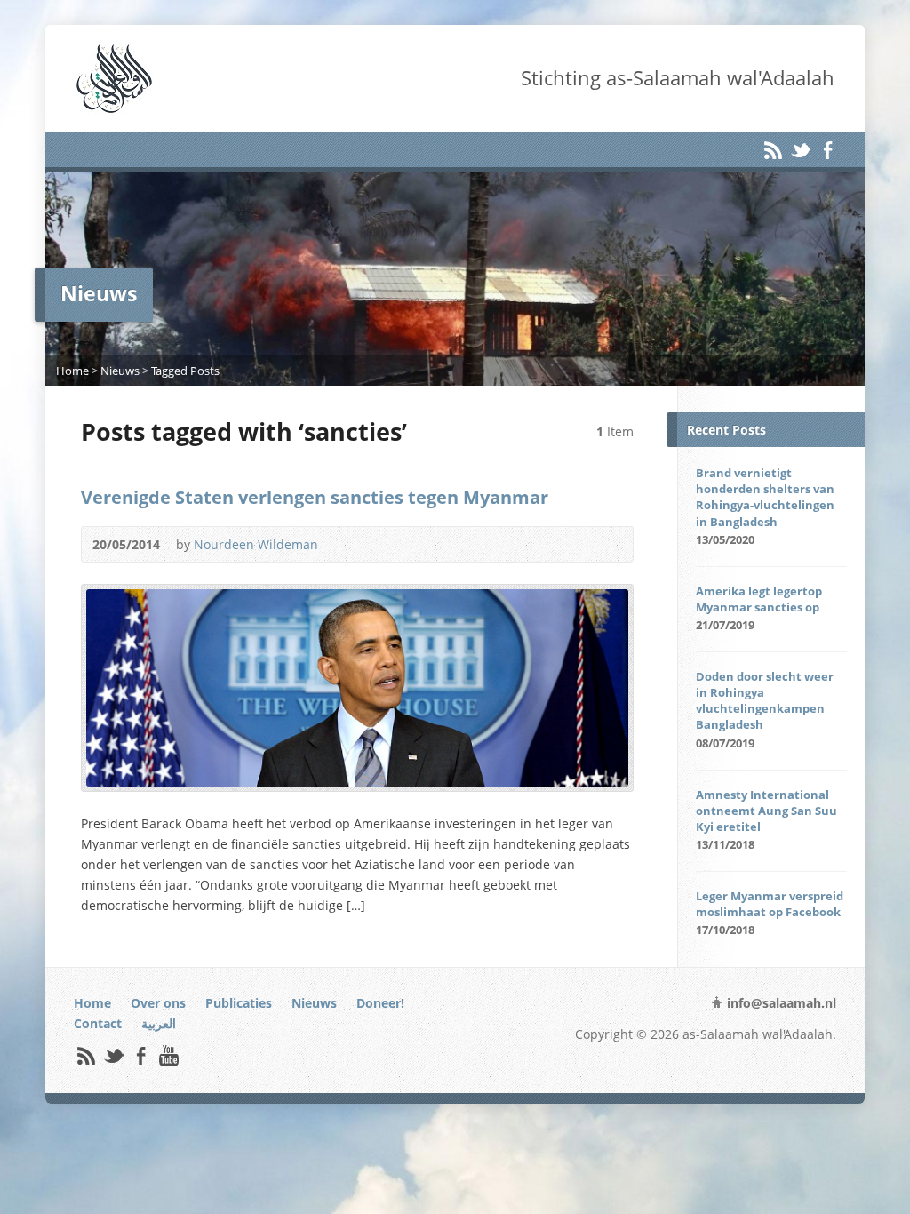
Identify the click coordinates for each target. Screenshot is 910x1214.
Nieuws (120, 371)
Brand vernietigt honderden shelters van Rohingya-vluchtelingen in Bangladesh (765, 497)
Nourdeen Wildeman (256, 544)
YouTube (168, 1055)
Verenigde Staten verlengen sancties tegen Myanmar (314, 496)
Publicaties (238, 1002)
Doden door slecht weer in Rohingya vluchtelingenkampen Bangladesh (765, 700)
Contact (98, 1023)
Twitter (800, 150)
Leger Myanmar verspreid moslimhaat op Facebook (769, 904)
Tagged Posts (185, 371)
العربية (158, 1023)
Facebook (828, 150)
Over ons (158, 1002)
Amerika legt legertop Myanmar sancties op (759, 599)
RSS (772, 150)
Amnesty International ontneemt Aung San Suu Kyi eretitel (766, 811)
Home (72, 371)
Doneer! (380, 1002)
